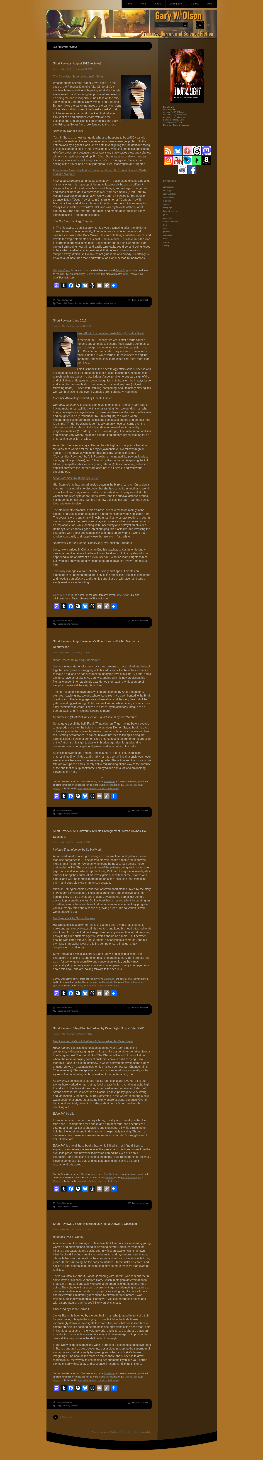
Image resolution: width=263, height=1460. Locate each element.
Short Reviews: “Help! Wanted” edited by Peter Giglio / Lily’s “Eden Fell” (98, 1028)
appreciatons (168, 187)
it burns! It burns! (170, 221)
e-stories (167, 201)
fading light (167, 208)
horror (85, 303)
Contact (195, 3)
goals (165, 214)
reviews (68, 300)
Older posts (66, 1417)
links (165, 225)
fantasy (78, 303)
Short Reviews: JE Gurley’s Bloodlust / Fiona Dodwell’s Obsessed (95, 1223)
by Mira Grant (110, 333)
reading (92, 303)
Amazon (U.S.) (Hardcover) (175, 117)
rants (165, 239)
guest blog (167, 218)
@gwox (56, 788)
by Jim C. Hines (78, 76)
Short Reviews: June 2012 (69, 320)
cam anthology (169, 194)
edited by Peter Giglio (93, 1041)
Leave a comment (140, 300)
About (143, 3)
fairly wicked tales (171, 211)
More (209, 3)
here (125, 274)
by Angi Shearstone (76, 660)
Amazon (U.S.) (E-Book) (173, 112)
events (166, 204)
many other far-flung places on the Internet (98, 788)
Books (158, 3)
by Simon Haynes (74, 918)
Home (129, 3)
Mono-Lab (146, 1432)
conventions (168, 197)
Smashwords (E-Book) (173, 122)
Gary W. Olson (68, 69)
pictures (166, 232)
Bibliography (176, 3)
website (109, 785)
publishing (167, 235)
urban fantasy (110, 303)
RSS (208, 25)
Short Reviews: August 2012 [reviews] (77, 63)
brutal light (167, 190)
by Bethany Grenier (76, 478)
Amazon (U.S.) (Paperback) (175, 115)
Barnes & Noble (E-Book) (174, 120)
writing (166, 246)
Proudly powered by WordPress (106, 1432)
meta (165, 228)
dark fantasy (69, 303)
